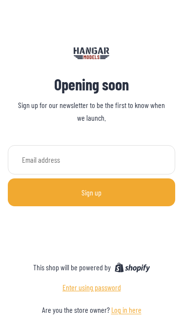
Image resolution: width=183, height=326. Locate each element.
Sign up (91, 192)
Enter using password (91, 287)
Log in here (126, 309)
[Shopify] (132, 267)
